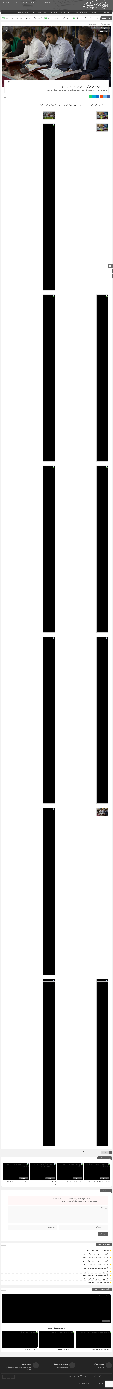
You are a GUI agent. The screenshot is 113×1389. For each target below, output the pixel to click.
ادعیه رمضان (95, 12)
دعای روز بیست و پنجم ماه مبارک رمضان (96, 1268)
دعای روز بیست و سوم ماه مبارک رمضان (96, 1275)
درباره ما (4, 2)
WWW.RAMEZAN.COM (104, 1385)
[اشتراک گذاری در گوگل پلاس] (101, 96)
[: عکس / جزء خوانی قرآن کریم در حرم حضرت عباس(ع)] (21, 97)
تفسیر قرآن (84, 12)
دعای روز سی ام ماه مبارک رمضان (98, 1250)
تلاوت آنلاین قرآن (36, 2)
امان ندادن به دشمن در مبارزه (66, 1349)
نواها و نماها (54, 12)
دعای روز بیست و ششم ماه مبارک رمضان (95, 1264)
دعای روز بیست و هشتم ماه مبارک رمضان (95, 1257)
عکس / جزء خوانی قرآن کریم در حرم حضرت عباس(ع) (84, 87)
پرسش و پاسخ (43, 12)
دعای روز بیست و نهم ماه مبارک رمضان (96, 1254)
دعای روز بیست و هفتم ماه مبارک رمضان (96, 1261)
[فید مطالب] (13, 1377)
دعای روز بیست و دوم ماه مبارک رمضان (96, 1279)
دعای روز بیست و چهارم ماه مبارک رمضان (95, 1271)
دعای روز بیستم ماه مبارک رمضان (98, 1282)
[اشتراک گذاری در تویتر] (105, 96)
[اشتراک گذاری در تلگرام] (94, 96)
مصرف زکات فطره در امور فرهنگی (93, 18)
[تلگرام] (8, 1377)
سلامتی (75, 12)
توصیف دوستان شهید (56, 1328)
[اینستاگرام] (4, 1377)
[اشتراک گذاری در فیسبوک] (108, 96)
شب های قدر (65, 12)
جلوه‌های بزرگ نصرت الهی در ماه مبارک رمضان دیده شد (58, 18)
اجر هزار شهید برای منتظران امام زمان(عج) (99, 1349)
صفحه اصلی (46, 2)
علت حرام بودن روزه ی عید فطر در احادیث (21, 18)
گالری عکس (25, 2)
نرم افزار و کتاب (23, 12)
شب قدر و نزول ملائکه (31, 1349)
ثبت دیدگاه (103, 1234)
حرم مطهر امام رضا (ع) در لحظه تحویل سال (98, 1181)
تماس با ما (11, 2)
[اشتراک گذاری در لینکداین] (97, 96)
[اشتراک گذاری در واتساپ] (90, 96)
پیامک (33, 12)
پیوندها (18, 2)
